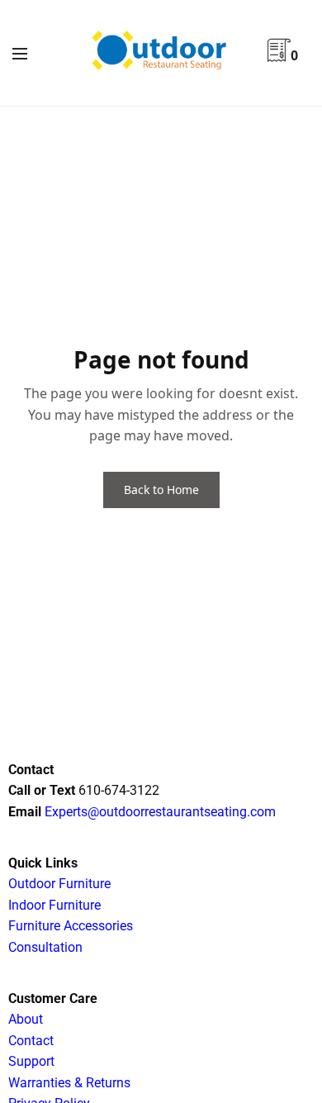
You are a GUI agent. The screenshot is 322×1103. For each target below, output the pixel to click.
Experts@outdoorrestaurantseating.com (158, 812)
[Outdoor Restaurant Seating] (161, 52)
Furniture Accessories (70, 926)
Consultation (45, 947)
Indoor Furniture (54, 905)
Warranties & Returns (69, 1083)
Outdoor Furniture (59, 883)
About (25, 1019)
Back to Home (161, 489)
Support (31, 1061)
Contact (31, 1040)
